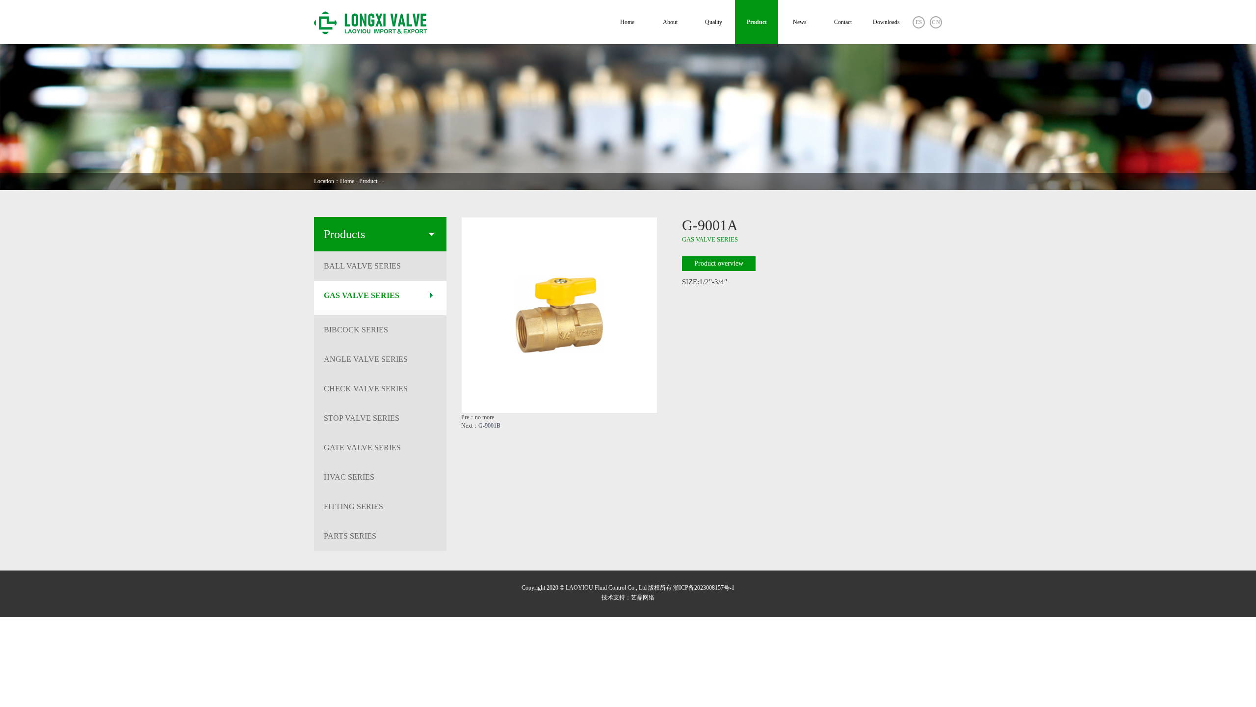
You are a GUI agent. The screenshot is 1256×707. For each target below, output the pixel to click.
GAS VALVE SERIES (361, 295)
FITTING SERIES (353, 506)
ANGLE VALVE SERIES (366, 359)
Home (627, 22)
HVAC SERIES (349, 477)
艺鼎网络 (642, 597)
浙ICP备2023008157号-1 (703, 587)
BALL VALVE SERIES (362, 266)
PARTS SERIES (350, 536)
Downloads (886, 22)
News (800, 22)
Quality (713, 22)
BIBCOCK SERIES (356, 330)
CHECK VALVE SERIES (366, 388)
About (670, 22)
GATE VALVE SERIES (362, 447)
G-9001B (489, 425)
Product (757, 22)
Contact (843, 22)
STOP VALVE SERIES (361, 418)
